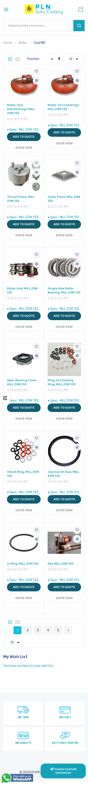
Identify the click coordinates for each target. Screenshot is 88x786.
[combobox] (39, 25)
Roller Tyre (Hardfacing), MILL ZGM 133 (21, 109)
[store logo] (44, 9)
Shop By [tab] (5, 398)
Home (8, 43)
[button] (37, 71)
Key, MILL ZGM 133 (60, 563)
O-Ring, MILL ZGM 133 (22, 563)
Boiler (23, 43)
